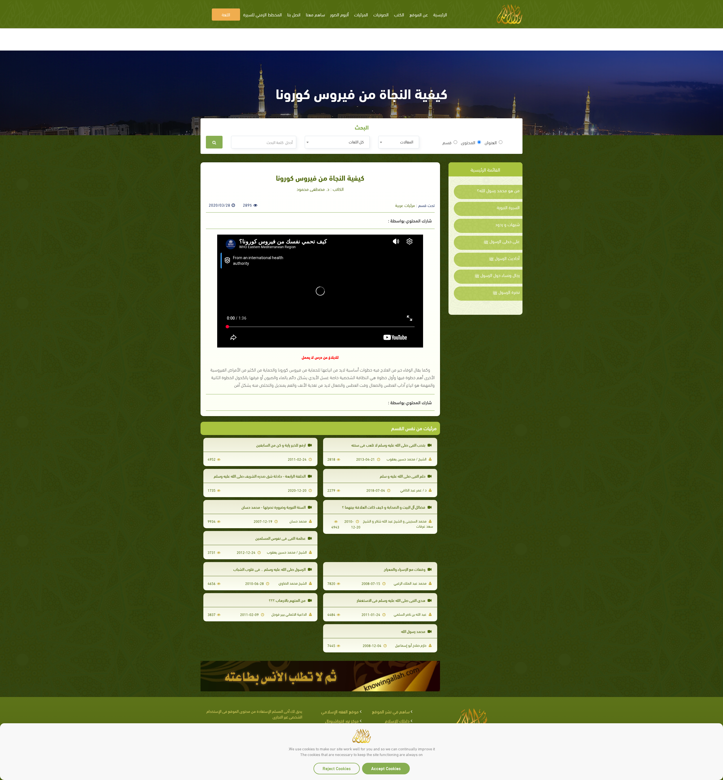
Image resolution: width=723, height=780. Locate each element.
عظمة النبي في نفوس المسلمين (280, 538)
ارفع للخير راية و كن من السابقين (281, 445)
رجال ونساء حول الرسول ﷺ (497, 275)
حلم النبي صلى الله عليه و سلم (403, 476)
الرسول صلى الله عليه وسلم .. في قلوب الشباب (269, 569)
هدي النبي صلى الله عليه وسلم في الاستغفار (391, 600)
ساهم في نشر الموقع (391, 711)
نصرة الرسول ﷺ (506, 291)
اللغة (226, 14)
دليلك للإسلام (397, 720)
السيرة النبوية (508, 207)
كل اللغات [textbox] (356, 142)
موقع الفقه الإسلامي (340, 711)
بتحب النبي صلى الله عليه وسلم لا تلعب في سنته (388, 445)
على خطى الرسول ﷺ (502, 241)
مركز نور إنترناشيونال (342, 720)
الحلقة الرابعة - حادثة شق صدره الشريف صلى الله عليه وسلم (260, 476)
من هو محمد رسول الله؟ (498, 190)
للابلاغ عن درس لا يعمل (320, 357)
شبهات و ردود (507, 224)
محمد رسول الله (413, 631)
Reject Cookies (337, 768)
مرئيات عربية (405, 205)
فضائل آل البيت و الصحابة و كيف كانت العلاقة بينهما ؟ (384, 507)
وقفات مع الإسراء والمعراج (405, 569)
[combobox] (398, 142)
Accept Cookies (386, 768)
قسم (447, 142)
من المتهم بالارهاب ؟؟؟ (287, 600)
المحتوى (468, 142)
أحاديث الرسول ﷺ (504, 258)
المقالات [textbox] (406, 142)
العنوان (491, 142)
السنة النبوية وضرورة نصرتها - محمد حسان (273, 507)
